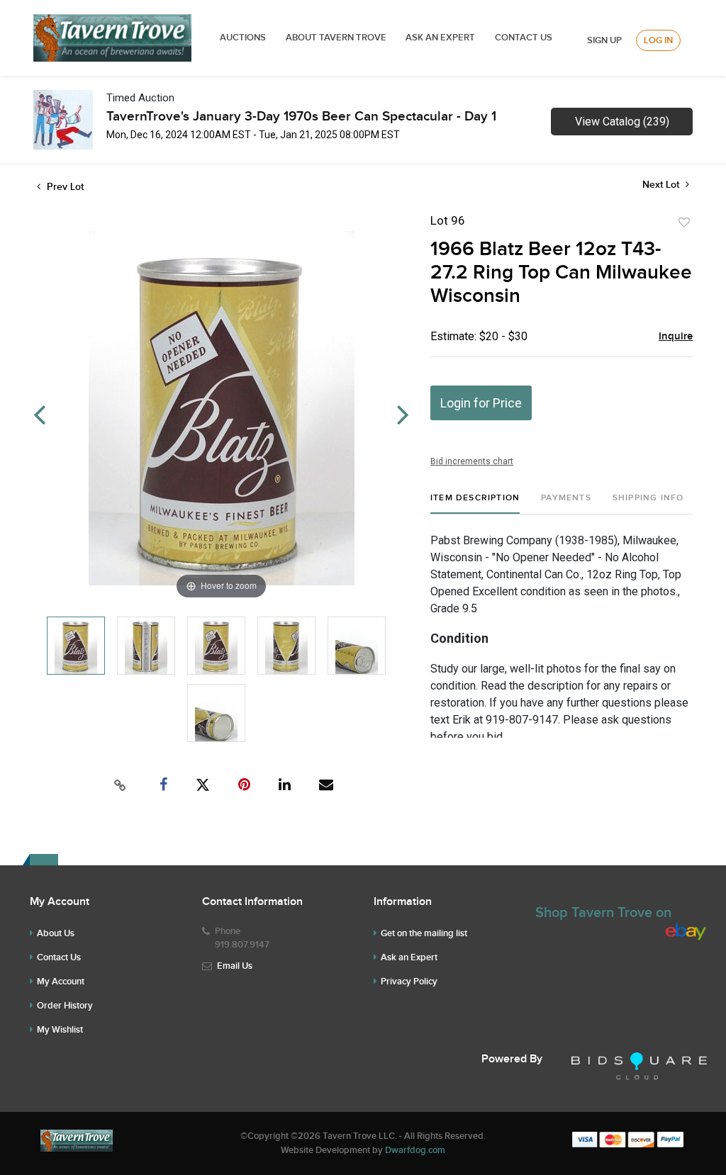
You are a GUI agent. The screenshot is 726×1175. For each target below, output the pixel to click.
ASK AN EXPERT (440, 37)
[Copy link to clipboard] (120, 785)
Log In (658, 40)
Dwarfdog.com (415, 1150)
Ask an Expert (409, 957)
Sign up (604, 40)
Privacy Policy (409, 981)
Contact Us (523, 37)
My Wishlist (60, 1029)
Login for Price (481, 402)
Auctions (243, 37)
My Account (60, 981)
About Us (55, 933)
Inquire (676, 336)
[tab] (475, 503)
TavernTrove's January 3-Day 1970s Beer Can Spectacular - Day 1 (301, 116)
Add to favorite (684, 222)
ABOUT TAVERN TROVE (337, 37)
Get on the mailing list (424, 933)
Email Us (234, 966)
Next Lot (662, 185)
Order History (65, 1005)
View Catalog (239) (622, 121)
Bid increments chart (471, 461)
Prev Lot (64, 187)
